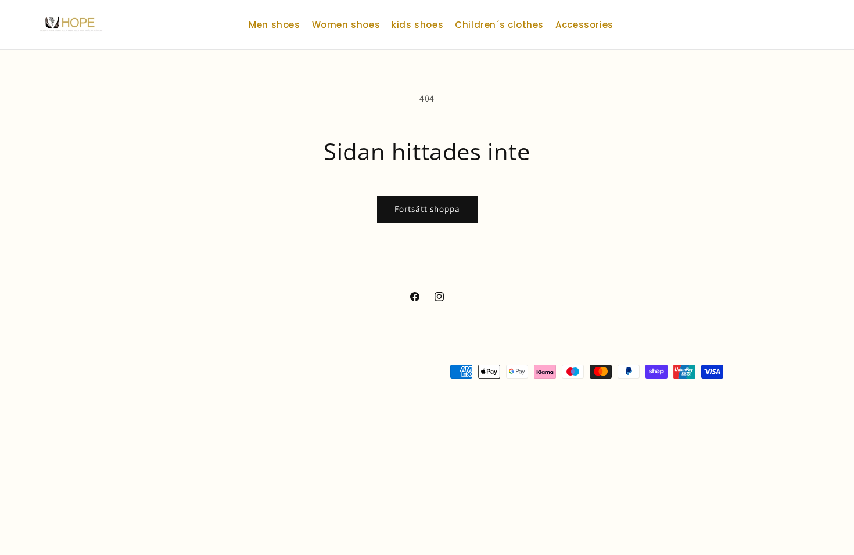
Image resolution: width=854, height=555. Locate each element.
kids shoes (417, 25)
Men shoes (274, 25)
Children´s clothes (499, 25)
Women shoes (346, 25)
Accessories (584, 25)
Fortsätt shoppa (427, 208)
